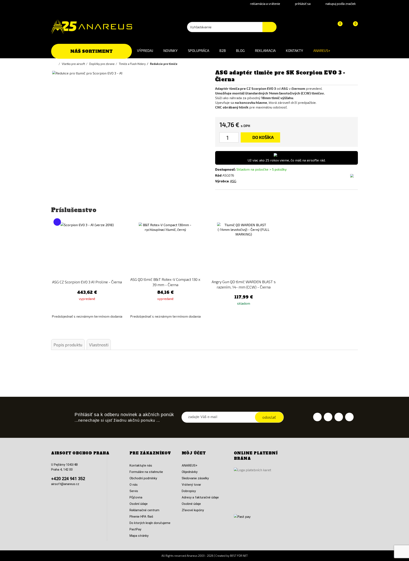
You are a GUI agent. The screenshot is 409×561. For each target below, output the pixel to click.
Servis (134, 491)
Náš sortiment (91, 51)
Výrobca (222, 181)
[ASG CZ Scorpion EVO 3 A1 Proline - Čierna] (87, 249)
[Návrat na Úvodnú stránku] (56, 64)
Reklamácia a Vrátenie (265, 4)
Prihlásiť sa (303, 4)
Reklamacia (265, 50)
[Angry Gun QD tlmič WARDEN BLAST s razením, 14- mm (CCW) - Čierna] (243, 249)
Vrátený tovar (191, 485)
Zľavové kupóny (193, 510)
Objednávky (189, 472)
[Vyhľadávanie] (269, 27)
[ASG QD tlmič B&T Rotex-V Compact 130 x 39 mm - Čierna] (165, 249)
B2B (222, 50)
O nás (134, 485)
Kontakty (294, 50)
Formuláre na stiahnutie (146, 472)
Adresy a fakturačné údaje (200, 497)
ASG (233, 181)
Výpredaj (145, 50)
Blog (240, 50)
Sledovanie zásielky (195, 478)
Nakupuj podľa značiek (340, 4)
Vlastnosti (98, 344)
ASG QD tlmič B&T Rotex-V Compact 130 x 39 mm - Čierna (165, 282)
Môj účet (194, 453)
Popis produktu (67, 344)
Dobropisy (189, 491)
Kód (218, 175)
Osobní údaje (139, 504)
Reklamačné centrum (144, 510)
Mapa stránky (139, 536)
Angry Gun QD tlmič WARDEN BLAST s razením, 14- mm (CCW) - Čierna (244, 284)
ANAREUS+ (321, 50)
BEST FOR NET (239, 555)
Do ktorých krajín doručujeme (150, 523)
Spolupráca (198, 50)
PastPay (135, 529)
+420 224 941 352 (68, 478)
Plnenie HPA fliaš (141, 516)
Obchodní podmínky (143, 478)
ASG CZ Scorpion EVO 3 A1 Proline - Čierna (87, 282)
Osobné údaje (191, 504)
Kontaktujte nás (141, 465)
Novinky (170, 50)
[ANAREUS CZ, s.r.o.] (91, 27)
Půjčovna (136, 497)
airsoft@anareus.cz (65, 484)
